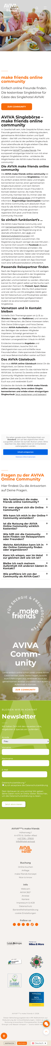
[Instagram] (18, 924)
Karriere (25, 899)
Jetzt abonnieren (13, 804)
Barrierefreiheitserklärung (25, 910)
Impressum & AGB (25, 903)
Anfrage (25, 870)
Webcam (25, 889)
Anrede (5, 737)
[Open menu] (45, 8)
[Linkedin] (23, 924)
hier (45, 793)
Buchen (22, 1043)
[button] (39, 1043)
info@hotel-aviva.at (25, 841)
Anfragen (9, 1043)
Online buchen (25, 867)
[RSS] (36, 924)
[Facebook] (14, 924)
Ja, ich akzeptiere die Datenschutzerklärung (26, 785)
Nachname (7, 758)
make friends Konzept (26, 874)
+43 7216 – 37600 (25, 838)
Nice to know (25, 877)
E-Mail (5, 770)
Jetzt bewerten (36, 1004)
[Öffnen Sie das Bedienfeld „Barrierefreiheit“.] (4, 1036)
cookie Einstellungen (25, 913)
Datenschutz (25, 906)
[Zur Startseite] (11, 11)
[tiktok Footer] (32, 924)
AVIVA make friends (36, 1001)
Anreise (25, 896)
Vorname (6, 747)
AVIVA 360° (25, 892)
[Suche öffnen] (37, 8)
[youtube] (27, 924)
